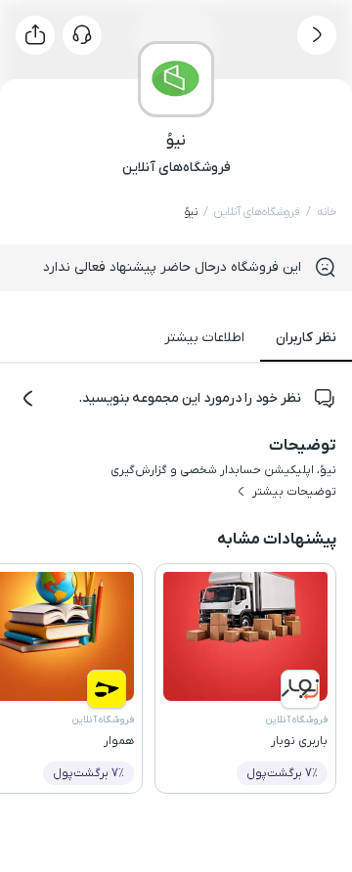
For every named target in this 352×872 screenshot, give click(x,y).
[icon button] (316, 35)
